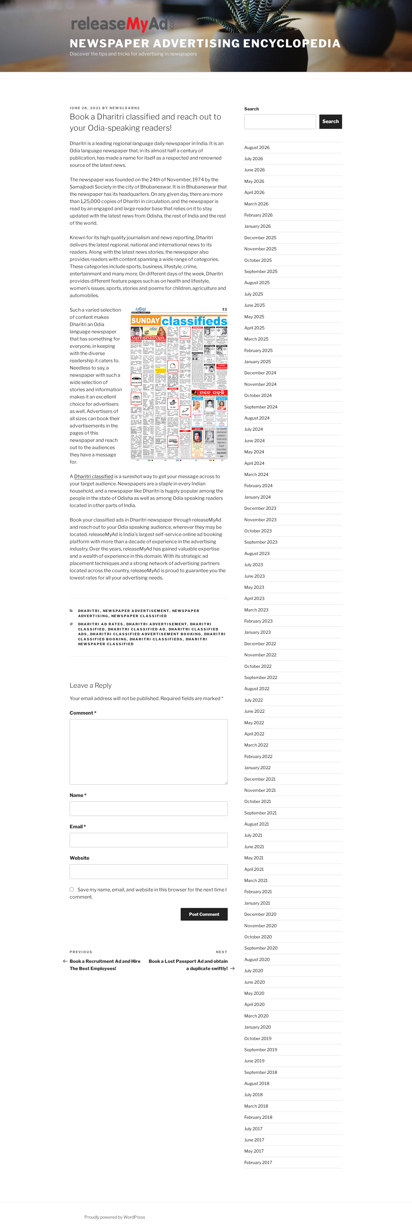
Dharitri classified (93, 476)
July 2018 (253, 1094)
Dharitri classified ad (137, 629)
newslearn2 (124, 108)
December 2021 (260, 779)
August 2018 (256, 1083)
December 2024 (260, 372)
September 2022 (260, 677)
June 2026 (254, 169)
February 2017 (258, 1162)
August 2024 (257, 417)
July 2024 (253, 429)
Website (79, 858)
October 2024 (258, 395)
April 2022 (254, 733)
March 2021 (256, 880)
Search (251, 108)
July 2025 (253, 294)
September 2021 (260, 812)
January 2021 (257, 903)
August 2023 (257, 553)
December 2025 (260, 237)
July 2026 (253, 158)
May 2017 (254, 1150)
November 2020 (260, 925)
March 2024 (256, 474)
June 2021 (254, 846)
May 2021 (254, 857)
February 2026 (258, 214)
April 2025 (254, 327)
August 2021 (256, 823)
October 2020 (258, 936)
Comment (83, 713)
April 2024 (254, 463)
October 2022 (257, 666)
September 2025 (260, 271)
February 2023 (258, 620)
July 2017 (253, 1128)
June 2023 (254, 576)
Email (78, 827)
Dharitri (89, 611)
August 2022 (256, 688)
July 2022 (253, 700)
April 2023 (254, 598)
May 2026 (254, 181)
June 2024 (254, 440)
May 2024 (254, 451)
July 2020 (253, 970)
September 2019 (260, 1049)
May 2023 (254, 587)
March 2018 (256, 1106)
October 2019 (257, 1038)
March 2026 (256, 203)
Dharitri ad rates (101, 624)
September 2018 (260, 1072)
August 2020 (257, 959)
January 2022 (257, 767)
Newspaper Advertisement (136, 611)
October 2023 (258, 530)
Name (78, 795)
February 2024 (258, 485)
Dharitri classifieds (156, 639)
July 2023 (253, 564)
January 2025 (257, 361)
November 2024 (260, 384)
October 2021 (257, 801)
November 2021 (260, 790)
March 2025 (256, 338)
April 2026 (254, 192)
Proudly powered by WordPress (114, 1217)
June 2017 (254, 1139)
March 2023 (256, 609)
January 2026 (257, 226)
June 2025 (254, 305)
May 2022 (254, 722)
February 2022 (258, 756)
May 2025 (254, 316)
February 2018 (258, 1117)
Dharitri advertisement (156, 624)
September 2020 (261, 947)
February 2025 (258, 350)
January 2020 (257, 1027)
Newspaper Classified (139, 616)
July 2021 (253, 835)
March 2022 (256, 744)
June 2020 (254, 982)
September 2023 (260, 541)
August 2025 (257, 282)
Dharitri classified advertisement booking (145, 634)
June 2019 (254, 1060)
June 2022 (254, 711)
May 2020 (254, 993)
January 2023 (257, 632)
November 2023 (260, 519)
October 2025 (258, 260)
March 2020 (256, 1015)
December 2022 (260, 643)
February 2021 (258, 891)
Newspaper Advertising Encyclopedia (205, 43)
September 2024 (260, 406)
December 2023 (260, 508)
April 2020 (254, 1004)
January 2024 (257, 497)
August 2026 (257, 147)
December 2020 (260, 914)
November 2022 (260, 654)
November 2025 (260, 248)
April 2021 (254, 869)
